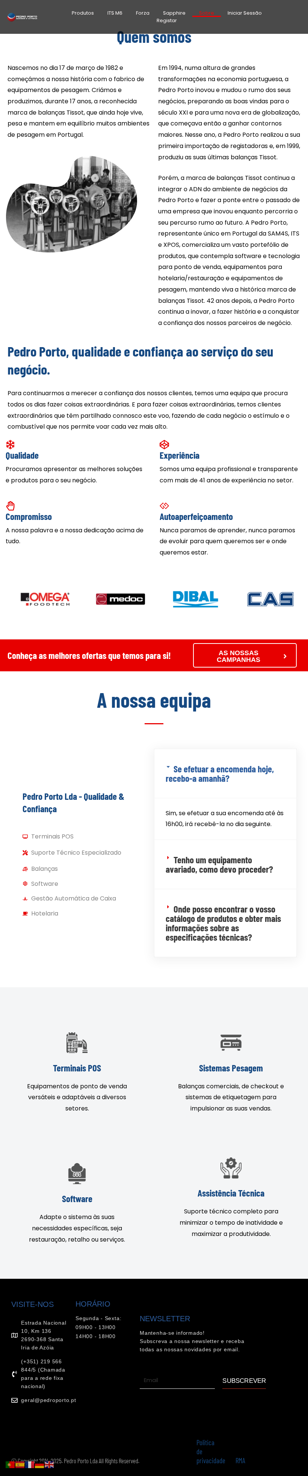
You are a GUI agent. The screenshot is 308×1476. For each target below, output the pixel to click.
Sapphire (174, 13)
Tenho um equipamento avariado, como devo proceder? (219, 864)
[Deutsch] (40, 1464)
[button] (225, 773)
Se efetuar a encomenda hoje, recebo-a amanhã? (220, 773)
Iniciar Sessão (245, 13)
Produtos (83, 13)
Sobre (206, 13)
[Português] (10, 1464)
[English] (49, 1464)
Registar (167, 20)
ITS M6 (114, 13)
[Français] (30, 1464)
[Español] (20, 1464)
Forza (142, 13)
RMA (240, 1460)
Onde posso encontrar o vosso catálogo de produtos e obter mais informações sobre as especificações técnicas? (223, 923)
